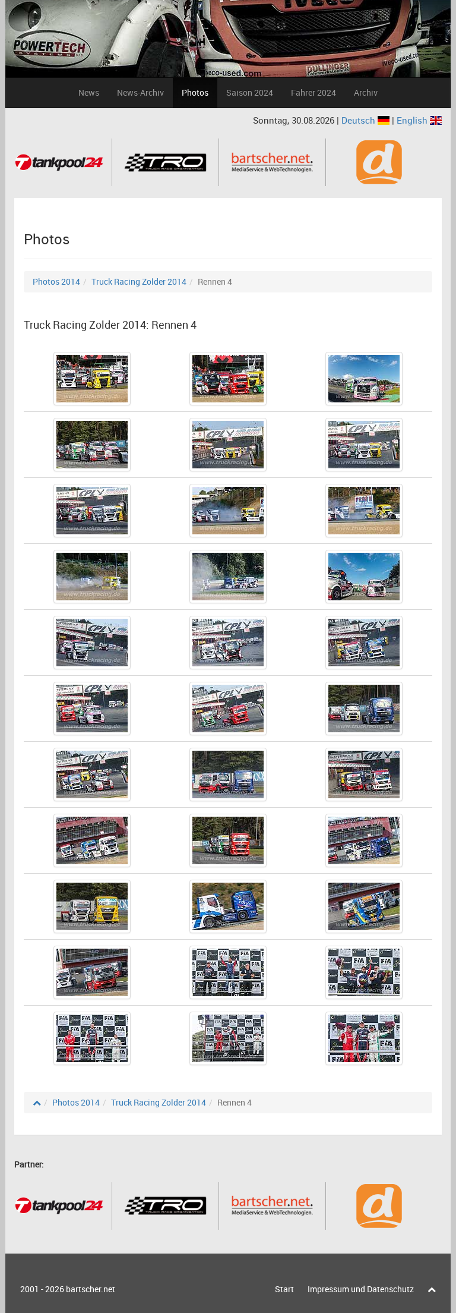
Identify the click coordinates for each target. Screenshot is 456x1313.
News (88, 92)
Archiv (366, 92)
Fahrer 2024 (313, 92)
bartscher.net (90, 1289)
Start (284, 1289)
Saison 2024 (249, 92)
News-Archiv (140, 92)
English (413, 120)
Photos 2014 (56, 281)
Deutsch (359, 120)
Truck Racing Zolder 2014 (138, 281)
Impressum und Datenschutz (361, 1289)
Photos (195, 92)
